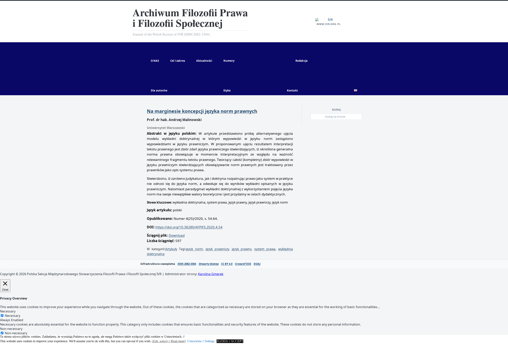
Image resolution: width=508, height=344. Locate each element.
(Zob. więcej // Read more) (169, 341)
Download (177, 235)
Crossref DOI (243, 264)
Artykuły (171, 249)
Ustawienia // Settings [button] (201, 341)
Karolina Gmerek (210, 274)
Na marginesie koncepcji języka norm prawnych (202, 111)
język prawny (242, 249)
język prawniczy (217, 249)
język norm (194, 249)
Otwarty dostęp (209, 264)
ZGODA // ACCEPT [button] (229, 341)
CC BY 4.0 (226, 264)
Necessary (12, 315)
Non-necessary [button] (11, 329)
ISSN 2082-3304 (187, 264)
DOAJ (257, 264)
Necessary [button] (7, 311)
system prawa (265, 249)
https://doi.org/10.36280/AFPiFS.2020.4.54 (188, 227)
